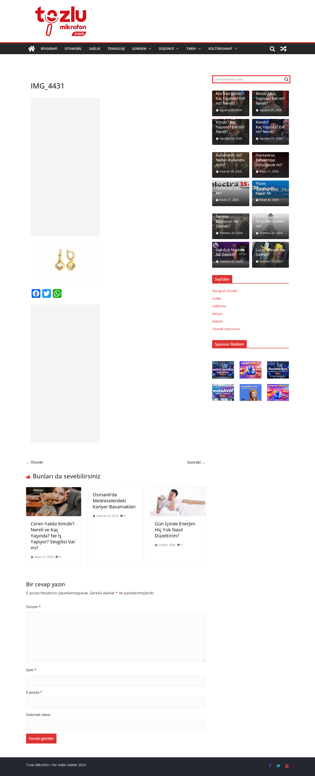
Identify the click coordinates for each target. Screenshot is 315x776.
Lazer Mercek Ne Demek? (270, 252)
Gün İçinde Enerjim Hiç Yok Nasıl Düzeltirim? (175, 530)
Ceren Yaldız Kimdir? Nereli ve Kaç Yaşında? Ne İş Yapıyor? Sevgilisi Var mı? (53, 536)
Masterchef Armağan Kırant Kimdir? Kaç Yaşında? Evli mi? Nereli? (270, 94)
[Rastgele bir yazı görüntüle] (283, 48)
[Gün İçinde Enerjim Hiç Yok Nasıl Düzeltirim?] (177, 490)
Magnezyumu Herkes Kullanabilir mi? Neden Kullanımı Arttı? (230, 155)
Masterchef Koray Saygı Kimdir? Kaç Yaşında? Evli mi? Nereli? (230, 122)
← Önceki (34, 462)
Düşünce (166, 48)
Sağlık (94, 48)
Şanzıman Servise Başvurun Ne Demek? (227, 219)
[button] (149, 48)
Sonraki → (196, 462)
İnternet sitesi (38, 714)
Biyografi (49, 48)
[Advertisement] (65, 167)
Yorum (33, 606)
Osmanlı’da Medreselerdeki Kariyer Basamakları (114, 501)
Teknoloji (116, 48)
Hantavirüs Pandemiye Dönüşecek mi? (269, 160)
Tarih (191, 48)
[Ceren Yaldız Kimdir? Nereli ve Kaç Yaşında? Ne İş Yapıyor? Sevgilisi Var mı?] (53, 490)
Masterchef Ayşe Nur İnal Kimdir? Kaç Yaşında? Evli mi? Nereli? (230, 96)
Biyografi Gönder (225, 291)
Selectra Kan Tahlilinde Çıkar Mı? (229, 188)
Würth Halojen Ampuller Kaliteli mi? (270, 221)
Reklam (217, 321)
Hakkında (219, 306)
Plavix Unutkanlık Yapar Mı (265, 188)
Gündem (139, 48)
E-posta (34, 692)
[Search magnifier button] (286, 79)
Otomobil (73, 48)
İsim (31, 669)
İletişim (217, 313)
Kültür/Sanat (220, 48)
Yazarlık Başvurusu (226, 329)
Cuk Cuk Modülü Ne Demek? (230, 252)
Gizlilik (216, 298)
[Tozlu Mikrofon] (31, 48)
